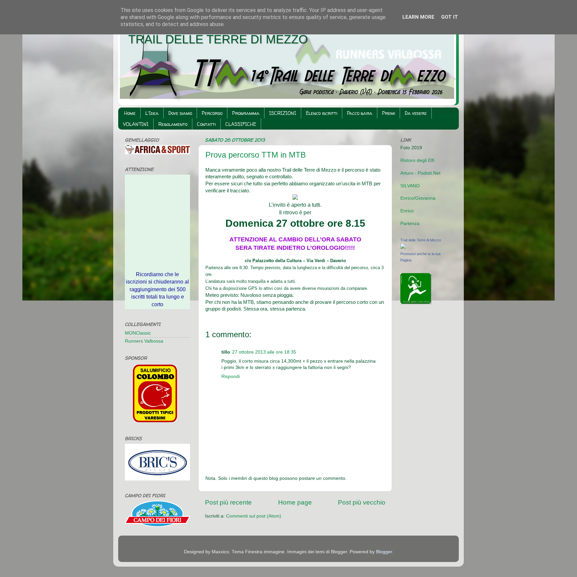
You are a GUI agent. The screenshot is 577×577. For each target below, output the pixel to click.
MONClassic (138, 333)
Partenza (409, 223)
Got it (449, 17)
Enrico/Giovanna (417, 198)
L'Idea (152, 113)
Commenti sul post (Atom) (253, 516)
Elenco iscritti (321, 113)
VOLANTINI (136, 124)
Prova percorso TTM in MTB (255, 154)
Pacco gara (359, 113)
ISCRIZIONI (282, 113)
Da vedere (416, 113)
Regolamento (172, 124)
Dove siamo (180, 113)
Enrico (407, 210)
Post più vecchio (361, 502)
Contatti (206, 124)
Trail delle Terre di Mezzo (420, 240)
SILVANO (410, 185)
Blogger (384, 551)
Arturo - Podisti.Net (420, 173)
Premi (388, 113)
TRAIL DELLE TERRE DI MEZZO (218, 39)
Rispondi (230, 376)
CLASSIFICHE (240, 124)
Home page (295, 502)
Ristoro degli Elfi (417, 160)
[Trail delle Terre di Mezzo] (403, 247)
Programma (245, 113)
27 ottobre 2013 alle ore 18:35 (264, 352)
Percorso (212, 113)
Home (130, 113)
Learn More (418, 17)
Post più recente (228, 502)
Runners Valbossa (144, 341)
